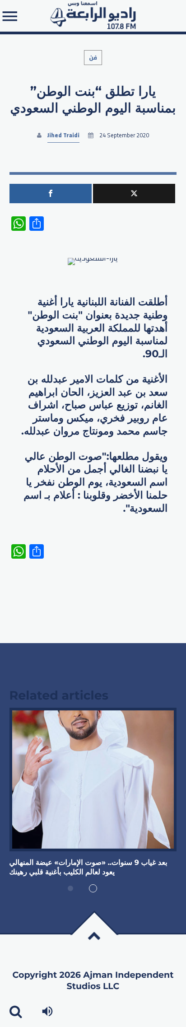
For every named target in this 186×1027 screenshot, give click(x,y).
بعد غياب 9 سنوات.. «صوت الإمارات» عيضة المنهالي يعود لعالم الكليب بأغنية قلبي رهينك (88, 867)
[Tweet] (134, 193)
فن (93, 57)
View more (93, 779)
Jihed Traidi (63, 135)
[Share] (50, 193)
